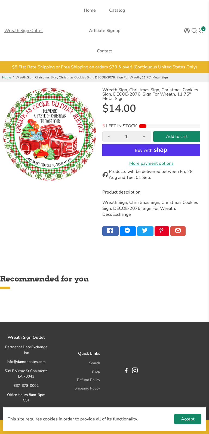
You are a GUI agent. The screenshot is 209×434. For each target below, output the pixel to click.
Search (94, 363)
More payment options (151, 163)
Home (90, 10)
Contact (104, 51)
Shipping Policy (87, 388)
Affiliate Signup (104, 31)
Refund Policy (88, 379)
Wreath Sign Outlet (23, 31)
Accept (188, 419)
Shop (95, 371)
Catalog (117, 10)
